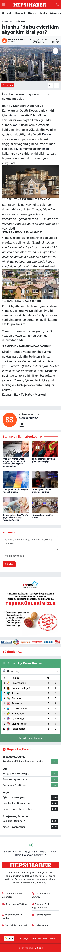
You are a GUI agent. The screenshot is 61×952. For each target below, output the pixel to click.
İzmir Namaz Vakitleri (17, 904)
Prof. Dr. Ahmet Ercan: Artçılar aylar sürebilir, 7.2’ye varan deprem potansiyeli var (14, 463)
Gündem (20, 21)
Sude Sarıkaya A (28, 417)
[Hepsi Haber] (29, 4)
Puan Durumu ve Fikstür (12, 916)
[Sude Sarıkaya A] (10, 419)
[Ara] (57, 5)
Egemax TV (40, 855)
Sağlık (43, 13)
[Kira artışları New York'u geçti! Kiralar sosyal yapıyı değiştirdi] (16, 505)
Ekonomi (20, 13)
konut (16, 125)
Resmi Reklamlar (24, 855)
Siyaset (6, 13)
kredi (46, 148)
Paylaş (9, 85)
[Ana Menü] (3, 4)
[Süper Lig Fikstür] (57, 749)
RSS (10, 938)
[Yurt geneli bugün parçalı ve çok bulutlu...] (16, 479)
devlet (17, 148)
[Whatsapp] (30, 845)
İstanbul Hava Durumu (41, 895)
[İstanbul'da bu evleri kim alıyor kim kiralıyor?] (30, 63)
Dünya (32, 13)
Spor (53, 851)
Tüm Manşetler (43, 914)
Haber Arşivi (42, 925)
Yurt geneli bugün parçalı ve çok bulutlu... (15, 490)
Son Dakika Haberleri (16, 925)
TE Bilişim (38, 947)
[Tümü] (57, 651)
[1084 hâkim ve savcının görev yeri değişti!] (45, 448)
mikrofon (14, 115)
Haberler (7, 21)
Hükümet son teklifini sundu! (42, 516)
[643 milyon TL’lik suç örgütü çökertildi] (45, 479)
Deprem (47, 134)
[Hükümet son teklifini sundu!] (45, 505)
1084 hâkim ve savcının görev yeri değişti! (43, 460)
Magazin (55, 13)
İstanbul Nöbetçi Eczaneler (12, 895)
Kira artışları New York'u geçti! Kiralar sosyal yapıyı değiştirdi (15, 517)
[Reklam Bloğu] (30, 606)
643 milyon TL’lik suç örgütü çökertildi (42, 490)
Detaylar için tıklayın (30, 737)
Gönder (9, 564)
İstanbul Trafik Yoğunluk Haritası (41, 906)
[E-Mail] (21, 424)
